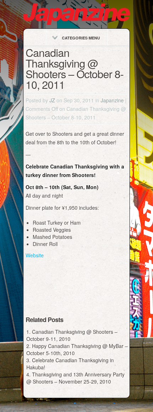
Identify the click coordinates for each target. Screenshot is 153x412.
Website (35, 255)
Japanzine (112, 100)
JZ (52, 100)
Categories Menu (81, 38)
